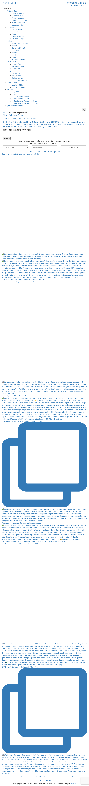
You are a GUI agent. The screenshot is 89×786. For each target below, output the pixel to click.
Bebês (14, 45)
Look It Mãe (16, 64)
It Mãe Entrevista (18, 15)
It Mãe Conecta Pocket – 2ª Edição (25, 101)
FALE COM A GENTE (78, 5)
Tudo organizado (18, 78)
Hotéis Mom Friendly (19, 87)
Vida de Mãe (12, 11)
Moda (14, 34)
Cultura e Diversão (19, 48)
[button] (7, 9)
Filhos (9, 41)
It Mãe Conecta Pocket (20, 99)
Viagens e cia (12, 82)
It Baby (14, 55)
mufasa (73, 784)
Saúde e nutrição (18, 39)
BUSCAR (74, 147)
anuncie (57, 777)
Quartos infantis (18, 36)
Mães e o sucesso (18, 18)
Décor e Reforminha (19, 80)
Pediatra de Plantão (19, 59)
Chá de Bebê (17, 29)
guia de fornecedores (15, 105)
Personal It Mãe (18, 66)
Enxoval (15, 32)
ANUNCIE (82, 3)
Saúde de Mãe (17, 25)
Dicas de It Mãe (18, 13)
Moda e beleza (12, 62)
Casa (9, 71)
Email (5, 134)
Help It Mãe (16, 92)
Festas (14, 52)
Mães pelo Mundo (18, 22)
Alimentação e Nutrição (20, 43)
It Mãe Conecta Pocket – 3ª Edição (25, 103)
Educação (15, 50)
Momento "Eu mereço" (20, 20)
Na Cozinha (16, 75)
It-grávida (10, 27)
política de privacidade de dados (39, 777)
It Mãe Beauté (17, 69)
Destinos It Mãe (18, 85)
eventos (10, 89)
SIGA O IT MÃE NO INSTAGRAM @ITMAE (44, 152)
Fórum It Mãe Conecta (20, 96)
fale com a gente (67, 777)
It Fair (14, 94)
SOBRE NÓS (72, 3)
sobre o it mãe (20, 777)
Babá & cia (16, 73)
